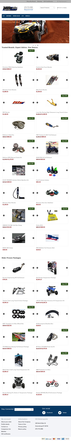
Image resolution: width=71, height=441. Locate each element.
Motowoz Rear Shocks (9, 202)
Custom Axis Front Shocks (44, 67)
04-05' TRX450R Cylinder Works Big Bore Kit (16, 180)
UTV (23, 16)
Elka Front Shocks (41, 89)
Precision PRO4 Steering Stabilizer (13, 67)
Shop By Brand (31, 1)
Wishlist (3, 431)
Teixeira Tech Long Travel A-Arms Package (15, 300)
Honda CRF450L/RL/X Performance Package (49, 392)
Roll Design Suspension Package (46, 277)
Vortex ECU (39, 225)
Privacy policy (22, 426)
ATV (4, 16)
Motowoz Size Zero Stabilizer (44, 202)
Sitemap (39, 1)
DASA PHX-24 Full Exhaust (44, 157)
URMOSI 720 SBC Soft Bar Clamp (12, 225)
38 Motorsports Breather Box (44, 323)
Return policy (22, 429)
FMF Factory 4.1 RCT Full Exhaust (46, 135)
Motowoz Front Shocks (9, 89)
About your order (6, 421)
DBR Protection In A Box (43, 369)
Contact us (4, 426)
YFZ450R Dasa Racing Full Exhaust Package (16, 346)
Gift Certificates (48, 1)
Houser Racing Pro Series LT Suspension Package (17, 392)
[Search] (54, 8)
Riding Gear (16, 16)
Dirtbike (8, 16)
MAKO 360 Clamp (8, 248)
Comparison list (6, 429)
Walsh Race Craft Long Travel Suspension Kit (16, 369)
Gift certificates (5, 434)
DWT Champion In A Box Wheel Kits (13, 323)
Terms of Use (22, 424)
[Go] (32, 409)
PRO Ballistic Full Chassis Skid (45, 248)
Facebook (49, 412)
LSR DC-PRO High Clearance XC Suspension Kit (50, 300)
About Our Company (24, 421)
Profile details (5, 424)
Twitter (64, 412)
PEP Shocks (6, 112)
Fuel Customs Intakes (42, 180)
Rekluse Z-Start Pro (8, 135)
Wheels (27, 16)
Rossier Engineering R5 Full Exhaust (13, 277)
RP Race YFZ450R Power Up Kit (45, 346)
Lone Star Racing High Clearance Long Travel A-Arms (52, 112)
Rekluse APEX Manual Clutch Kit (12, 157)
